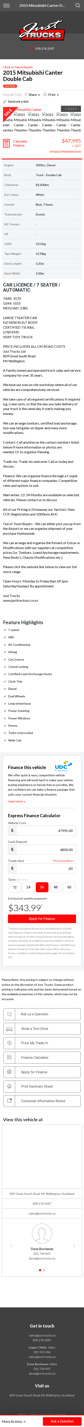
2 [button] (44, 1272)
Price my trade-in (63, 860)
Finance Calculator (34, 1058)
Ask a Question (62, 1421)
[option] (42, 109)
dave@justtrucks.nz (42, 1258)
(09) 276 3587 (44, 48)
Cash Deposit (17, 841)
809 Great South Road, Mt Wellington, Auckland (42, 1395)
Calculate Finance (20, 143)
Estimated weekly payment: (28, 898)
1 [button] (40, 1272)
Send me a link (18, 101)
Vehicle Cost (17, 823)
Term (18, 879)
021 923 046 (42, 1352)
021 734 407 (42, 1253)
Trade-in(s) (16, 861)
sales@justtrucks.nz (42, 1213)
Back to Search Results (19, 67)
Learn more (15, 801)
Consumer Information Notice (43, 1101)
